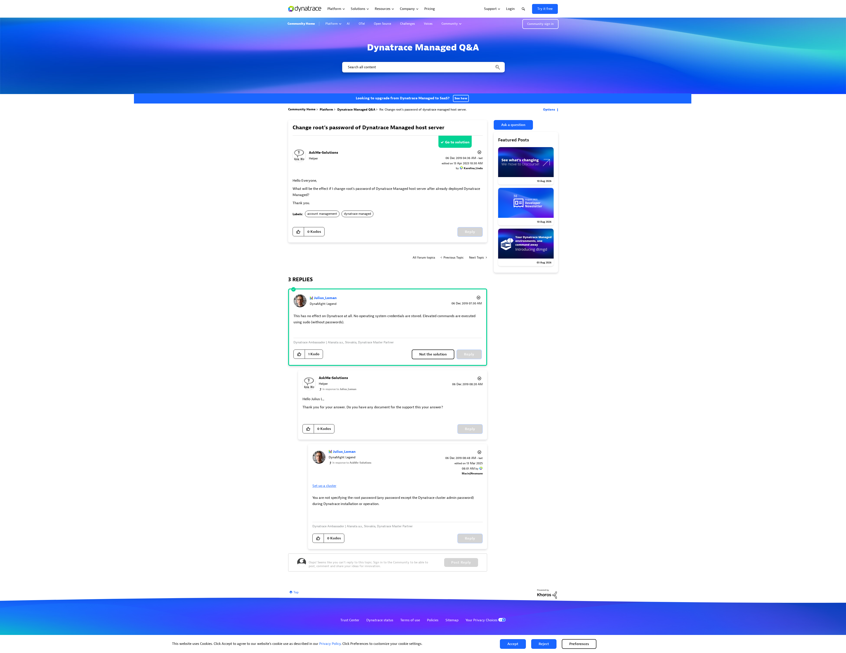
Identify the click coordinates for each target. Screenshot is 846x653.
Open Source (382, 24)
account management (322, 214)
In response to (339, 389)
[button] (513, 644)
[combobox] (423, 67)
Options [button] (549, 109)
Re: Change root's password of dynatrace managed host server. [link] (422, 109)
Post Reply (461, 562)
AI (348, 24)
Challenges (407, 24)
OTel (362, 24)
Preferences (579, 644)
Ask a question (513, 125)
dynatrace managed (357, 214)
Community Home (301, 24)
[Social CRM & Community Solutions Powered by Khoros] (547, 594)
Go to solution (457, 142)
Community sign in (540, 24)
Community (450, 24)
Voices (428, 24)
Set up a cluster (324, 486)
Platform (331, 24)
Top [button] (296, 592)
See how (461, 98)
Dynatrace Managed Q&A (356, 109)
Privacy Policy (330, 644)
